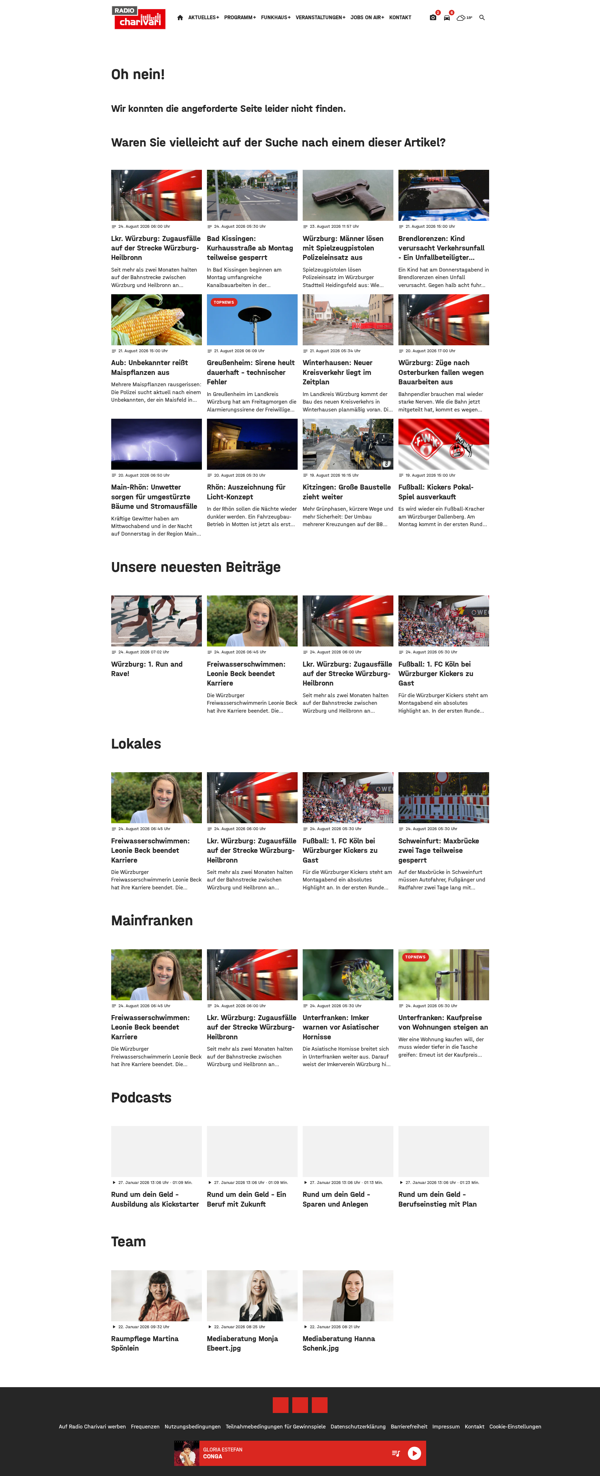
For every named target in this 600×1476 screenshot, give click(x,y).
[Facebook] (281, 1405)
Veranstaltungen (319, 17)
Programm (238, 17)
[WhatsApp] (320, 1405)
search (482, 17)
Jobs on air (366, 17)
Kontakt (400, 17)
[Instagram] (300, 1405)
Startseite (180, 17)
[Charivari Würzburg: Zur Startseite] (139, 17)
